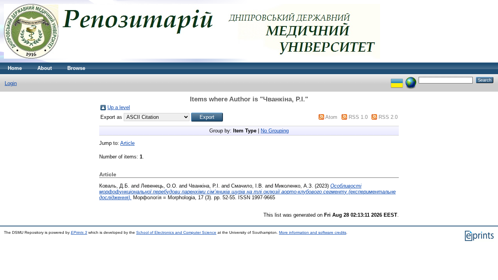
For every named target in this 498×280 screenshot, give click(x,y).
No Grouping (275, 131)
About (44, 68)
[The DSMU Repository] (192, 61)
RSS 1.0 (358, 117)
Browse (76, 68)
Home (15, 68)
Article (127, 143)
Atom (331, 117)
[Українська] (397, 80)
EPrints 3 (79, 232)
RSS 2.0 (388, 117)
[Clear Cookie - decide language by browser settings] (411, 80)
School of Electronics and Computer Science (176, 232)
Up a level (118, 107)
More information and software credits (312, 232)
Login (11, 83)
